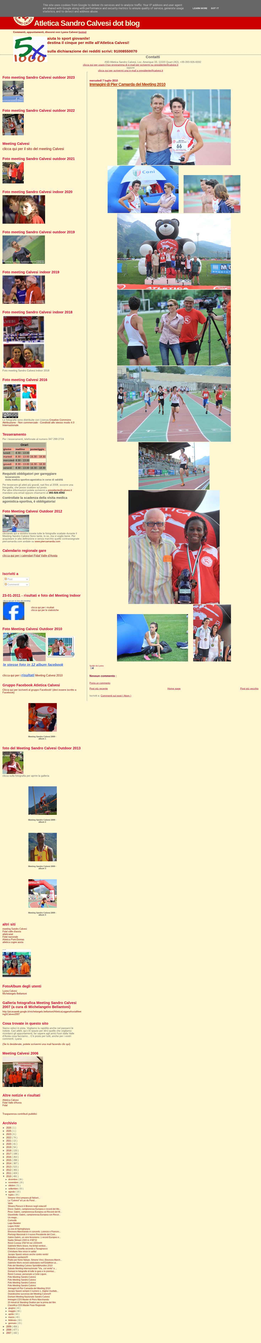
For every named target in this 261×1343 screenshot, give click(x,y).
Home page (174, 688)
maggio (12, 1311)
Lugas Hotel (14, 1226)
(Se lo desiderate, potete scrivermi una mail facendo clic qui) (36, 1044)
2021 (9, 1140)
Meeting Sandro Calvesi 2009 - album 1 (42, 737)
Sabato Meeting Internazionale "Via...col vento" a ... (32, 1268)
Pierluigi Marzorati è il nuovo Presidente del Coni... (32, 1234)
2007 (9, 1333)
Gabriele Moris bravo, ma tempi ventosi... (27, 1246)
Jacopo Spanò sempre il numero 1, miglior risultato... (33, 1291)
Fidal (4, 1105)
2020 (9, 1144)
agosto (11, 1191)
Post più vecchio (249, 688)
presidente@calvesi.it (60, 490)
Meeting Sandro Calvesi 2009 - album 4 (42, 914)
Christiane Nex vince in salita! (22, 1251)
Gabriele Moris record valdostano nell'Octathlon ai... (33, 1262)
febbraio (12, 1320)
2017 (9, 1153)
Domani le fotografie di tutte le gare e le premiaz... (32, 1271)
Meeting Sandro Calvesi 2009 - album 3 (42, 867)
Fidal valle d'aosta (11, 931)
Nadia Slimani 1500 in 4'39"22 (22, 1240)
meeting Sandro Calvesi (14, 928)
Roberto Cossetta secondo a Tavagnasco (28, 1248)
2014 (9, 1163)
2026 (9, 1127)
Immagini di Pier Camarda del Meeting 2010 (127, 84)
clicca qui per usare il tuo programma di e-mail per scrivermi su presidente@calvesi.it (130, 64)
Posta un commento (99, 683)
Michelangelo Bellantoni (14, 993)
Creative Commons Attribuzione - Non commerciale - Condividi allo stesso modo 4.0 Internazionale (38, 423)
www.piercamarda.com (47, 541)
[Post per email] (91, 668)
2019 (9, 1147)
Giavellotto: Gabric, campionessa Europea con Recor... (34, 1214)
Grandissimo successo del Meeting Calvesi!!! (29, 1294)
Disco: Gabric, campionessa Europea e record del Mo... (34, 1209)
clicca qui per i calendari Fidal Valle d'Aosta (29, 555)
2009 (9, 1326)
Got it (215, 8)
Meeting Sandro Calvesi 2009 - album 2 (42, 821)
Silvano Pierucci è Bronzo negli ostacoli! (27, 1206)
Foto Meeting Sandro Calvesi (22, 1277)
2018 (9, 1150)
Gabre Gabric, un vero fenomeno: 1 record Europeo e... (34, 1237)
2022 (9, 1137)
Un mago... (13, 1217)
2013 (9, 1166)
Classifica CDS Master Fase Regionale (26, 1305)
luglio (11, 1195)
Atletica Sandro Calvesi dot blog (87, 23)
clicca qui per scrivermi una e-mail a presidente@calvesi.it (130, 70)
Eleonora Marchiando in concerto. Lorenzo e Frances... (34, 1231)
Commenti (13, 584)
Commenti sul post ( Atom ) (116, 695)
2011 (9, 1173)
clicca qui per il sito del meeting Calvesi (33, 149)
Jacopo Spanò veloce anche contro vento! (28, 1254)
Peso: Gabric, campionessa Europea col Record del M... (35, 1212)
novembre (13, 1182)
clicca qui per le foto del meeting (16, 601)
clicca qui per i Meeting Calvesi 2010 (32, 675)
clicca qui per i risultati (42, 607)
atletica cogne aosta (12, 942)
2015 (9, 1160)
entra (82, 32)
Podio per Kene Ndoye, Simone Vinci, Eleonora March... (35, 1260)
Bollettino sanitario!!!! (18, 1257)
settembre (13, 1188)
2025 (9, 1131)
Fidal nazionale (10, 936)
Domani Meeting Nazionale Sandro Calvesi (29, 1296)
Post (9, 579)
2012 (9, 1170)
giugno (12, 1308)
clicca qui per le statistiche (45, 610)
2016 (9, 1157)
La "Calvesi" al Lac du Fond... (22, 1200)
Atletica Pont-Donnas (13, 939)
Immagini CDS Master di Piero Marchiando (28, 1299)
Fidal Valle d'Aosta (11, 1102)
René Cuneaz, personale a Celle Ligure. (27, 1274)
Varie (10, 1203)
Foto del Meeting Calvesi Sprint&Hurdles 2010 (30, 1265)
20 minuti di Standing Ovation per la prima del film (32, 1302)
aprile (11, 1314)
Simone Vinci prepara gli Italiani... (24, 1198)
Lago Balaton (14, 1223)
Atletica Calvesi (10, 1100)
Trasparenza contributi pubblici (19, 1114)
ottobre (12, 1185)
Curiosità (12, 1220)
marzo (11, 1317)
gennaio (12, 1323)
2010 (9, 1176)
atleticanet (7, 934)
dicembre (13, 1179)
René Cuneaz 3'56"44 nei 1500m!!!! (25, 1243)
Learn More (200, 8)
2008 (9, 1329)
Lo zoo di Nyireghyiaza (19, 1229)
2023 (9, 1134)
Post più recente (98, 688)
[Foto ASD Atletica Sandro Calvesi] (13, 619)
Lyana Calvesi (9, 991)
